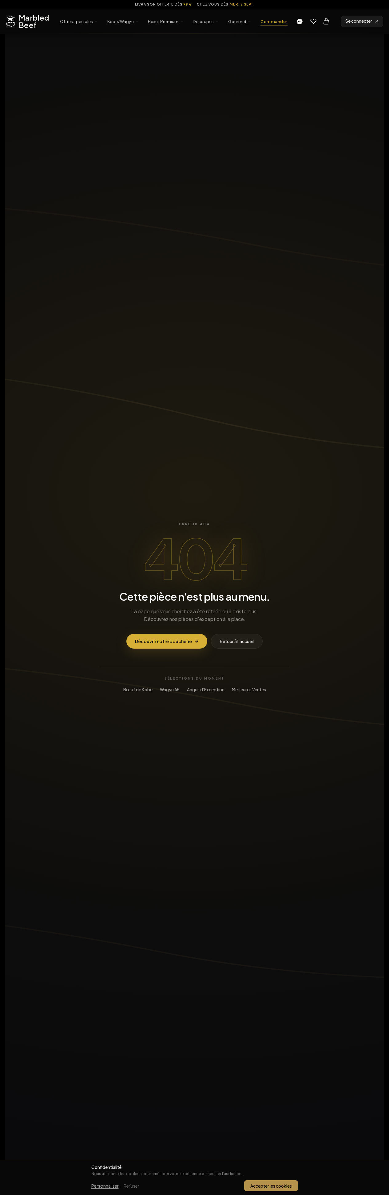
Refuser (131, 1186)
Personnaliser (105, 1186)
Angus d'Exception (205, 689)
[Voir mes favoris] (313, 21)
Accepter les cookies (271, 1186)
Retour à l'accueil (237, 641)
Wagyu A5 (170, 689)
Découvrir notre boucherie (163, 641)
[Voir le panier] (326, 21)
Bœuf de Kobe (138, 689)
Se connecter (358, 21)
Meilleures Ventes (249, 689)
